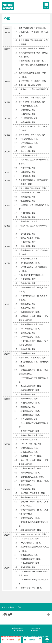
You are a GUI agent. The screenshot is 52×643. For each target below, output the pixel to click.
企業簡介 (11, 607)
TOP (3, 607)
